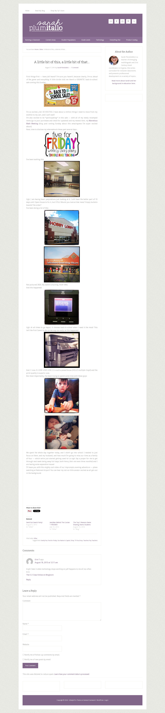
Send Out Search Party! (34, 522)
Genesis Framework (89, 700)
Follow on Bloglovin (45, 575)
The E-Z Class (31, 575)
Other (35, 538)
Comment (26, 601)
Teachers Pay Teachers (90, 540)
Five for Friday (52, 540)
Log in (106, 700)
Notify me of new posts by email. (37, 659)
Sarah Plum (46, 25)
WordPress (100, 700)
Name (26, 624)
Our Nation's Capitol (64, 540)
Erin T (37, 560)
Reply (28, 580)
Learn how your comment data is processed (71, 674)
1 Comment (74, 67)
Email (26, 634)
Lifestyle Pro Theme (75, 700)
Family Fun (44, 540)
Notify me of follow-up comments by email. (42, 655)
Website (26, 644)
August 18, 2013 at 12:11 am (46, 562)
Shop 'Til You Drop (77, 540)
